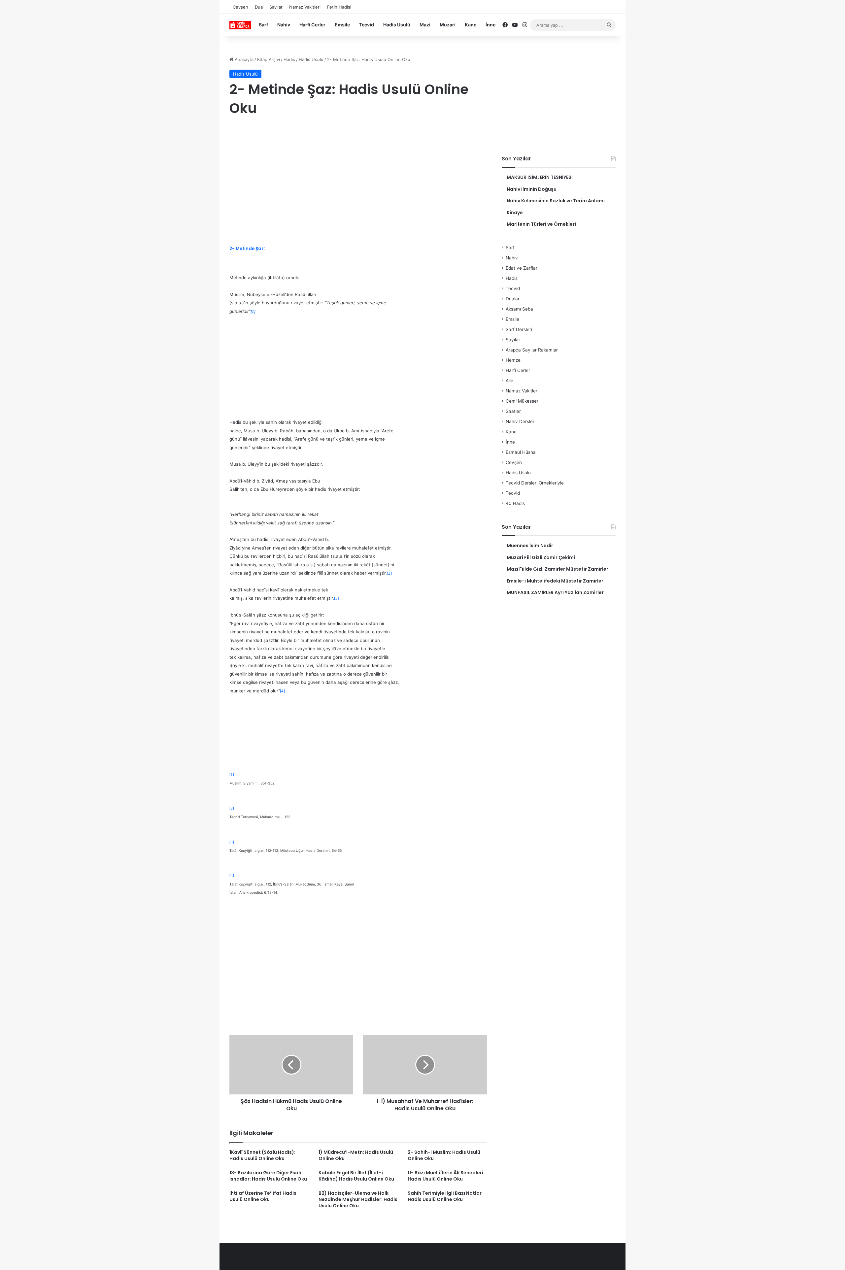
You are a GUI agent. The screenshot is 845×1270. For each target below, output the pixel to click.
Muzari (448, 24)
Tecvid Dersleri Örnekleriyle (535, 482)
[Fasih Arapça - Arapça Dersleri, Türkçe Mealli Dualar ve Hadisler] (240, 25)
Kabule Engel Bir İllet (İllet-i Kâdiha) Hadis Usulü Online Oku (356, 1175)
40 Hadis (515, 503)
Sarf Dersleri (519, 329)
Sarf (263, 24)
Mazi (425, 24)
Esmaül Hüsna (521, 452)
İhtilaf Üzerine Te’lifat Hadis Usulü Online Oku (262, 1196)
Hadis (289, 59)
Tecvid (366, 24)
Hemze (513, 360)
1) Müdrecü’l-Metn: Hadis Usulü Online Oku (356, 1155)
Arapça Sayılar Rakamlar (532, 349)
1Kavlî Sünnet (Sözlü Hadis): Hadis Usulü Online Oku (262, 1155)
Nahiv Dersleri (520, 421)
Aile (509, 380)
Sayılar (276, 7)
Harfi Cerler (312, 24)
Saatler (513, 411)
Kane (470, 24)
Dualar (513, 298)
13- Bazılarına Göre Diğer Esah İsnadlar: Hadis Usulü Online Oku (268, 1175)
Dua (259, 7)
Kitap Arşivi (268, 59)
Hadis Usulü (396, 24)
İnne (490, 24)
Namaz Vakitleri (305, 7)
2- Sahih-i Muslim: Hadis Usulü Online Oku (444, 1155)
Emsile (342, 24)
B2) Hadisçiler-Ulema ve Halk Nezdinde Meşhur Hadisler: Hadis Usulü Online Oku (358, 1199)
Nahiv (283, 24)
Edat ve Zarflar (521, 268)
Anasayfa (243, 59)
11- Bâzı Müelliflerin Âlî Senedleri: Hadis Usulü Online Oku (446, 1175)
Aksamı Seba (519, 309)
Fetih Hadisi (339, 7)
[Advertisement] (358, 175)
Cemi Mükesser (522, 401)
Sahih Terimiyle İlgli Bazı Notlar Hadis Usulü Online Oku (445, 1196)
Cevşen (240, 7)
